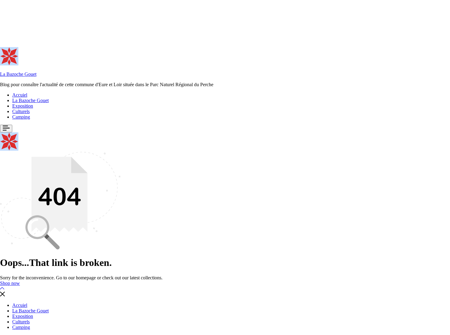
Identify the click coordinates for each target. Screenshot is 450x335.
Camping (21, 117)
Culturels (21, 111)
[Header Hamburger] (6, 128)
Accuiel (19, 95)
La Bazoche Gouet (18, 74)
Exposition (22, 106)
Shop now (10, 283)
